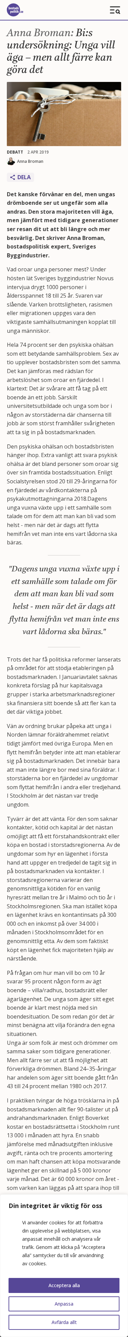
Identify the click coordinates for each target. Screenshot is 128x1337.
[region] (64, 1265)
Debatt (15, 152)
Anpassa (64, 1303)
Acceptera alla (64, 1285)
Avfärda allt (64, 1322)
